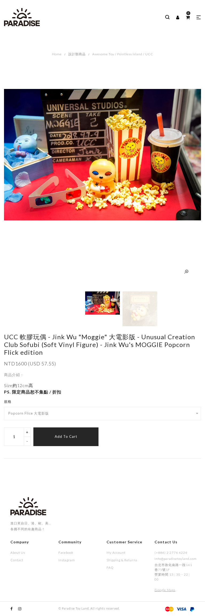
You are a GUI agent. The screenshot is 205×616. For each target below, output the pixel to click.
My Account (116, 553)
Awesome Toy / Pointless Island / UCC (122, 54)
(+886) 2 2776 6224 (171, 553)
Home (57, 54)
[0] (188, 17)
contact (16, 560)
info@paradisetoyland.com (175, 559)
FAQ (110, 568)
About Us (17, 553)
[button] (198, 17)
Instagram (66, 560)
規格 (7, 401)
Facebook (65, 553)
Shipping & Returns (122, 560)
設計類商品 (77, 54)
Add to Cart (66, 436)
